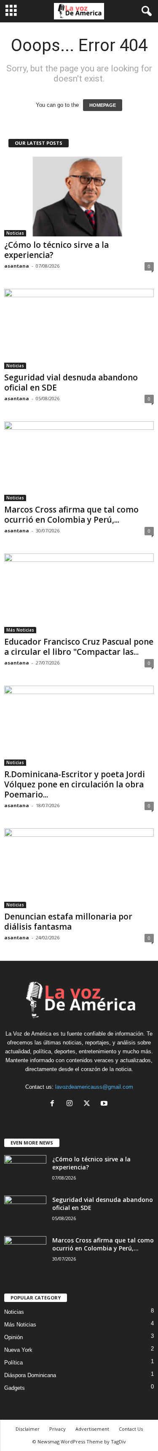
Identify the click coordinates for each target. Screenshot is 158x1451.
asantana (16, 266)
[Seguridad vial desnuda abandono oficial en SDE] (79, 329)
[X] (88, 1104)
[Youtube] (105, 1104)
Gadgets (14, 1388)
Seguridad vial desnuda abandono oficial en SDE (71, 382)
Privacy (57, 1429)
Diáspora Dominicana (30, 1375)
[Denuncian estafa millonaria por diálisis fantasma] (79, 868)
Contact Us (131, 1429)
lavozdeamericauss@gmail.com (94, 1087)
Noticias (15, 233)
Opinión (13, 1337)
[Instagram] (71, 1104)
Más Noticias (20, 630)
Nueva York (18, 1350)
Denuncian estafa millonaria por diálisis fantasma (68, 921)
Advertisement (92, 1429)
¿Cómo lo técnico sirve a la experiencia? (56, 249)
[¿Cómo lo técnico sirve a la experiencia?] (79, 196)
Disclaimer (28, 1429)
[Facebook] (54, 1104)
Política (13, 1362)
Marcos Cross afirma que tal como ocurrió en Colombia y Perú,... (71, 514)
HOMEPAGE (102, 105)
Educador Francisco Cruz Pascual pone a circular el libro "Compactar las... (78, 646)
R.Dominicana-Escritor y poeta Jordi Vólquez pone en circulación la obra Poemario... (74, 784)
